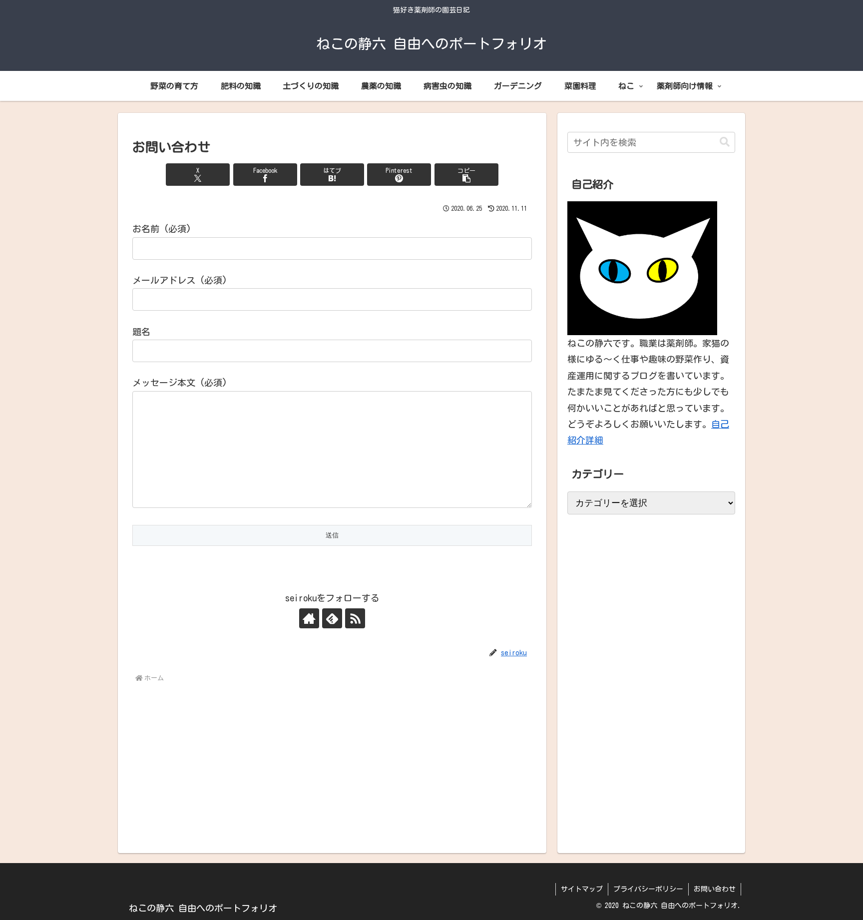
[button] (466, 174)
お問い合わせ (715, 889)
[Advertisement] (332, 760)
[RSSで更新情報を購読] (355, 618)
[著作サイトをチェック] (309, 618)
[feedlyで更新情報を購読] (332, 618)
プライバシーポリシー (648, 889)
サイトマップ (582, 889)
